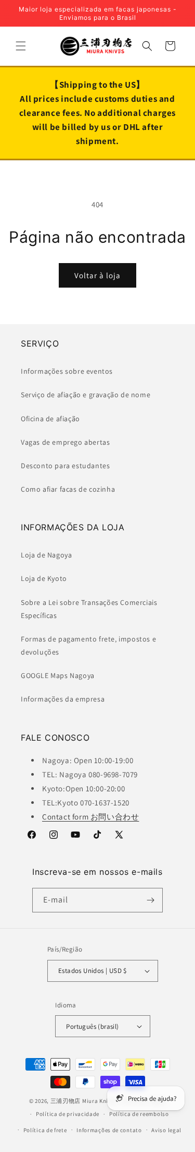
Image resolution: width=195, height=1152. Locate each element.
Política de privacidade (67, 1114)
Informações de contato (108, 1130)
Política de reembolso (139, 1114)
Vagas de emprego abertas (65, 442)
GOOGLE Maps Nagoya (58, 675)
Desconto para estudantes (65, 465)
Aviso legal (166, 1130)
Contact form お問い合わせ (90, 817)
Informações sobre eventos (67, 371)
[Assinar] (150, 900)
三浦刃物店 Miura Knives (84, 1101)
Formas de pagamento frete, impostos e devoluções (88, 645)
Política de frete (45, 1130)
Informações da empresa (63, 699)
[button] (20, 45)
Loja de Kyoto (44, 578)
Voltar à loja (97, 275)
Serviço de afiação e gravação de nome (85, 394)
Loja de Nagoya (46, 555)
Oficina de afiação (50, 418)
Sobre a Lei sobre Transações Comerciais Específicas (89, 609)
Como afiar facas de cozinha (68, 489)
